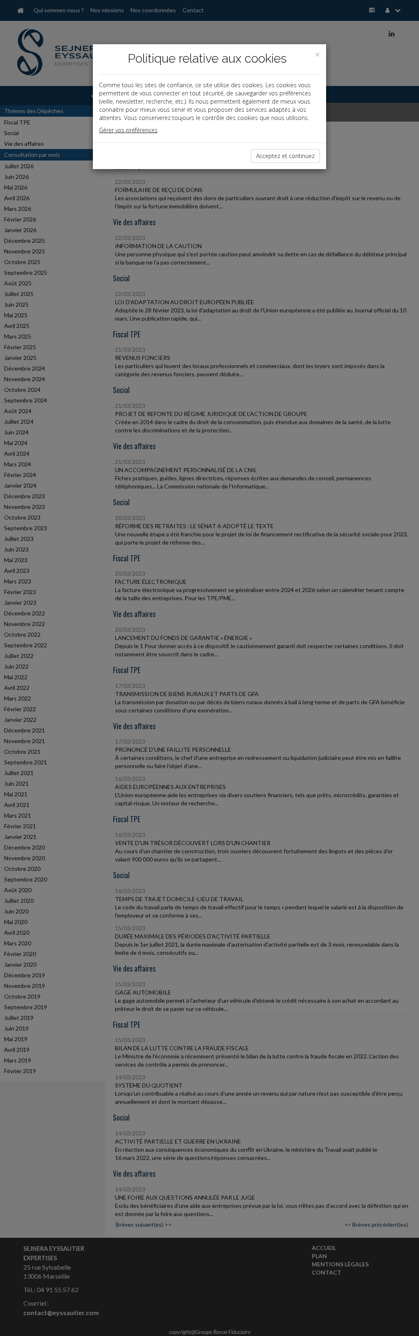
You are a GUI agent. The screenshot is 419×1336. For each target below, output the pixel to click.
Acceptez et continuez (285, 156)
